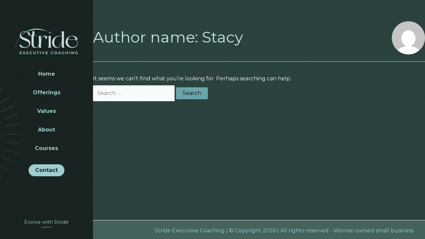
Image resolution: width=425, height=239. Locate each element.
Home (46, 74)
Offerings (46, 92)
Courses (46, 148)
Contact (46, 170)
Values (46, 111)
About (46, 129)
